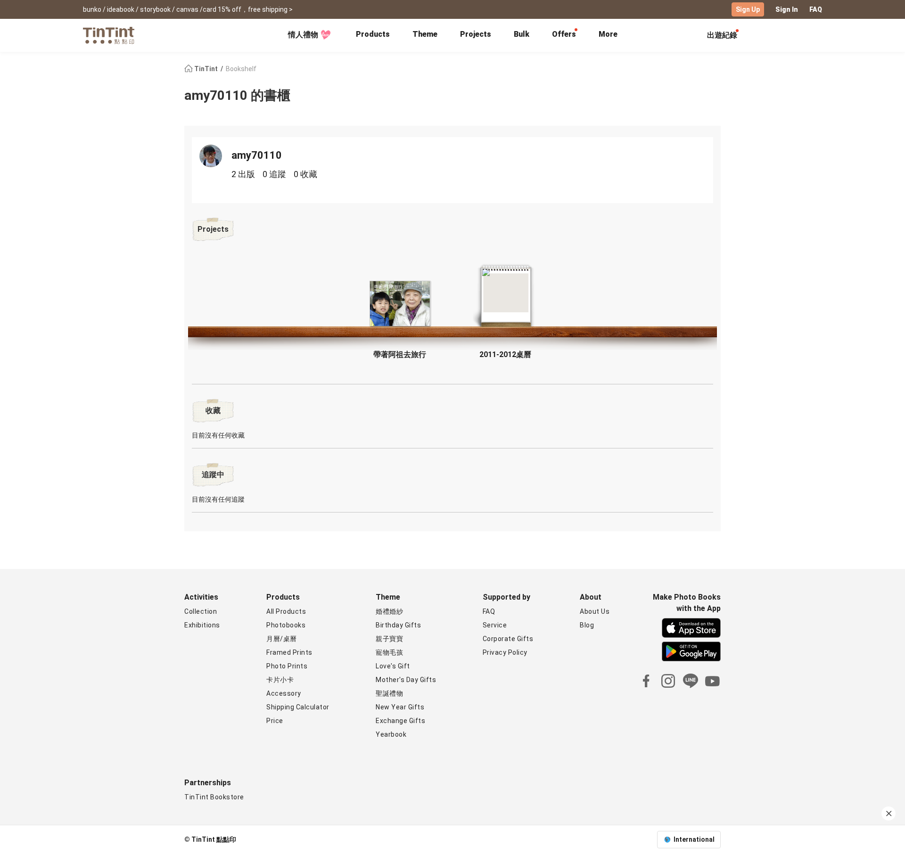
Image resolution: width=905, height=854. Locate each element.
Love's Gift (393, 666)
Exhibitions (202, 625)
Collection (200, 611)
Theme (424, 34)
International (694, 839)
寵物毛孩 (389, 652)
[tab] (372, 35)
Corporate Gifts (508, 639)
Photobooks (285, 625)
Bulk (521, 34)
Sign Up (748, 9)
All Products (286, 611)
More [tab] (608, 34)
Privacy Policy (505, 652)
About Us (594, 611)
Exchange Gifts (400, 720)
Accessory (283, 693)
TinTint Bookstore (214, 797)
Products (373, 34)
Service (495, 625)
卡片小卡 (280, 679)
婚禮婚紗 (389, 611)
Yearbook (391, 734)
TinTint (206, 69)
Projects (475, 34)
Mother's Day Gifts (406, 679)
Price (274, 720)
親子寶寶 (389, 639)
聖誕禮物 (389, 693)
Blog (587, 625)
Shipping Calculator (297, 707)
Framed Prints (289, 652)
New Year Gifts (400, 707)
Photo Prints (286, 666)
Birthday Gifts (398, 625)
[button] (399, 304)
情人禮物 (303, 34)
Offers (564, 34)
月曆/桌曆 (281, 639)
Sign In (786, 9)
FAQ (815, 9)
